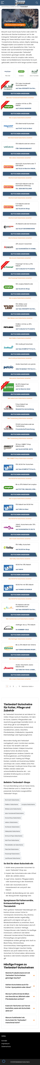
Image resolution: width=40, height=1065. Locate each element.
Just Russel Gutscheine (12, 858)
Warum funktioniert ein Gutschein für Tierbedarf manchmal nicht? (15, 1020)
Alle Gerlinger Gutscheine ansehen (20, 639)
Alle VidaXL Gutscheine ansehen (20, 539)
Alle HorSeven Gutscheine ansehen (20, 238)
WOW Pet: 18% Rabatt (23, 565)
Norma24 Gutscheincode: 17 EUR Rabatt (26, 165)
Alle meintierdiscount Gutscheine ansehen (20, 619)
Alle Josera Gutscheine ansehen (20, 679)
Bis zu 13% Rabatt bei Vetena (26, 645)
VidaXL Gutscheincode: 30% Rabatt (25, 525)
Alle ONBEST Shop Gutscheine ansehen (20, 458)
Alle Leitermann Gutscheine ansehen (20, 398)
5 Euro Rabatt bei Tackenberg (22, 405)
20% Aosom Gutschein (24, 244)
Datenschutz (6, 1046)
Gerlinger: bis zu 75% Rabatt (25, 625)
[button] (3, 1061)
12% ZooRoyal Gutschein (24, 344)
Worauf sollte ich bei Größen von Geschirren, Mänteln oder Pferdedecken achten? (17, 996)
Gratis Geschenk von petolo (26, 364)
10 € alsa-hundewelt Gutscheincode (23, 84)
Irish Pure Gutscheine (12, 840)
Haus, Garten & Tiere (12, 7)
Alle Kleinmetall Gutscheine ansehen (20, 138)
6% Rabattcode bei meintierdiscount (22, 606)
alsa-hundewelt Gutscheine (14, 813)
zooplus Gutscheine (28, 804)
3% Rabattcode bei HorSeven (26, 224)
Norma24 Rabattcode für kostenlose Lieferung (25, 185)
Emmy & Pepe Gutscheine (13, 836)
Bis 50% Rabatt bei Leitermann (22, 385)
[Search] (36, 2)
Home (3, 7)
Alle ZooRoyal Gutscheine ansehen (20, 358)
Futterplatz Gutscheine (12, 831)
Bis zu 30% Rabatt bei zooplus (26, 484)
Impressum (6, 1044)
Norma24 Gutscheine (12, 800)
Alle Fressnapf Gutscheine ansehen (20, 278)
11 (19, 686)
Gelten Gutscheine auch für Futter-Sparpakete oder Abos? (18, 986)
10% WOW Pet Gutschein (24, 464)
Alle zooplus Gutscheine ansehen (20, 118)
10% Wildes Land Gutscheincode (21, 305)
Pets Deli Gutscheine (12, 849)
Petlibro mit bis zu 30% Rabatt (24, 325)
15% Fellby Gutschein (23, 545)
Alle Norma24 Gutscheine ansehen (20, 178)
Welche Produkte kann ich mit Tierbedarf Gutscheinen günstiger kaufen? (17, 975)
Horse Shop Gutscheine (13, 818)
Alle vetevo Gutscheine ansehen (20, 158)
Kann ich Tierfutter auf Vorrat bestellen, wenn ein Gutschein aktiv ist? (17, 1008)
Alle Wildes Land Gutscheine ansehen (20, 318)
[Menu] (2, 2)
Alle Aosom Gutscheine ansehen (20, 258)
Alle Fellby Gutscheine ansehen (20, 559)
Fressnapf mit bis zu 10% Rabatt (24, 265)
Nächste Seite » (28, 686)
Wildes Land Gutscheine (13, 809)
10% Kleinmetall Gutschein (25, 124)
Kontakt (4, 1041)
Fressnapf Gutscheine (12, 854)
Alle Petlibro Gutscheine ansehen (20, 338)
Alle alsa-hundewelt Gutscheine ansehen (20, 98)
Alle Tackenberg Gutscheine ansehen (20, 418)
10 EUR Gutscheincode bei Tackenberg (25, 425)
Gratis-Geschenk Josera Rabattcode (24, 666)
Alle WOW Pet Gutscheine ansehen (20, 478)
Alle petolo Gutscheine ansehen (20, 378)
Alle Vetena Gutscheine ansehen (20, 659)
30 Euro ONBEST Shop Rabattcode (23, 445)
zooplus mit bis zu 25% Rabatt (24, 104)
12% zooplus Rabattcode (24, 284)
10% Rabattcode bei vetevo (25, 144)
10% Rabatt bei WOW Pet (24, 504)
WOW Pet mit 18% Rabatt (25, 585)
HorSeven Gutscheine (12, 827)
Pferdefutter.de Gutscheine (14, 845)
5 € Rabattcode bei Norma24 (23, 205)
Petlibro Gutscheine (11, 804)
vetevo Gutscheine (11, 822)
